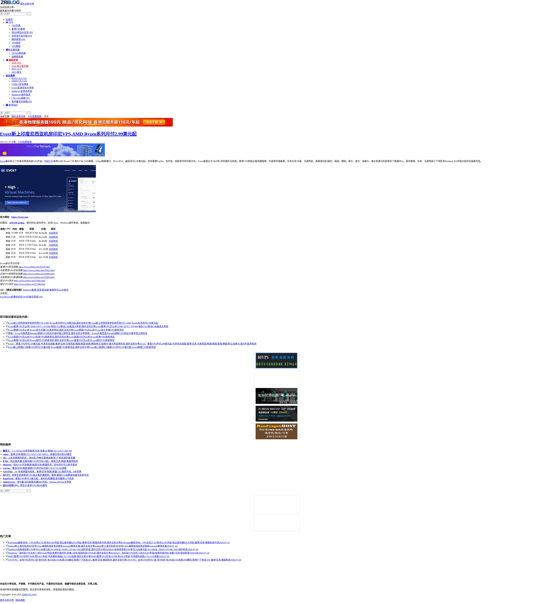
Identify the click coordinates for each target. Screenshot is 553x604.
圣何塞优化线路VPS (22, 101)
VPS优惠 (16, 25)
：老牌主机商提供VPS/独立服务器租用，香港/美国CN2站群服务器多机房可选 (46, 475)
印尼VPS (48, 161)
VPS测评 (16, 43)
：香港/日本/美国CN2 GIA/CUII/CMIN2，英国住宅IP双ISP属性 (37, 454)
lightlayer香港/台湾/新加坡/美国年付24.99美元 (45, 290)
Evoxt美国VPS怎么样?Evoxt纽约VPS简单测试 (91, 340)
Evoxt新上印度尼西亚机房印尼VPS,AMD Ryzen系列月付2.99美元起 (68, 133)
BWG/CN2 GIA (19, 78)
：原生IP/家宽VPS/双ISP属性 (25, 485)
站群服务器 (17, 56)
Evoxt (2, 161)
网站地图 (20, 600)
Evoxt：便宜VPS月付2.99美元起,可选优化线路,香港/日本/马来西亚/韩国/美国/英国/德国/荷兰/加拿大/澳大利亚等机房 (198, 344)
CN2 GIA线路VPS (21, 98)
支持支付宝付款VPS (22, 36)
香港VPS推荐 (18, 29)
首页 (9, 19)
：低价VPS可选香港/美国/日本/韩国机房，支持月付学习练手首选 (40, 464)
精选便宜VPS (18, 39)
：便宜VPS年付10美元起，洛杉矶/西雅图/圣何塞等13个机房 (38, 478)
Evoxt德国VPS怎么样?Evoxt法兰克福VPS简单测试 (98, 330)
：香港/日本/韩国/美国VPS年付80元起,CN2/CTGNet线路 (35, 468)
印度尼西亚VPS (35, 297)
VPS (9, 22)
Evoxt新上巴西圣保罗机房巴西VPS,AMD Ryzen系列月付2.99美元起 (124, 323)
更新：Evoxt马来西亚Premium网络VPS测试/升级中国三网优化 (116, 333)
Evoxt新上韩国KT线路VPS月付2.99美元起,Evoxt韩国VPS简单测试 (122, 347)
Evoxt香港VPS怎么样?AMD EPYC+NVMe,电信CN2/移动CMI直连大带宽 (131, 326)
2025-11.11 (17, 69)
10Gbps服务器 (19, 53)
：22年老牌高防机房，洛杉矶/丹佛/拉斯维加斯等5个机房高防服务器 (39, 458)
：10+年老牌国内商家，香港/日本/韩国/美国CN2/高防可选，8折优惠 (42, 471)
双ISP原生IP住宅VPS (22, 32)
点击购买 (53, 233)
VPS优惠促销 (34, 116)
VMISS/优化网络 (20, 84)
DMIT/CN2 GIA (19, 81)
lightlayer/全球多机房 (22, 91)
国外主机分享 (27, 4)
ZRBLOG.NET (29, 594)
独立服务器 (13, 50)
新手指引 (12, 105)
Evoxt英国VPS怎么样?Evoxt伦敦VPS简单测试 (91, 337)
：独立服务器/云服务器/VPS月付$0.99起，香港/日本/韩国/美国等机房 (40, 461)
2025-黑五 (16, 72)
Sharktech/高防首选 (21, 94)
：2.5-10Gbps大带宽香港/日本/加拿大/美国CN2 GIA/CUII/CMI (37, 451)
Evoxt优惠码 (11, 297)
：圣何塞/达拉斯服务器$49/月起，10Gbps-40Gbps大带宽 (37, 482)
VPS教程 (16, 46)
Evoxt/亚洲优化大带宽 (23, 88)
